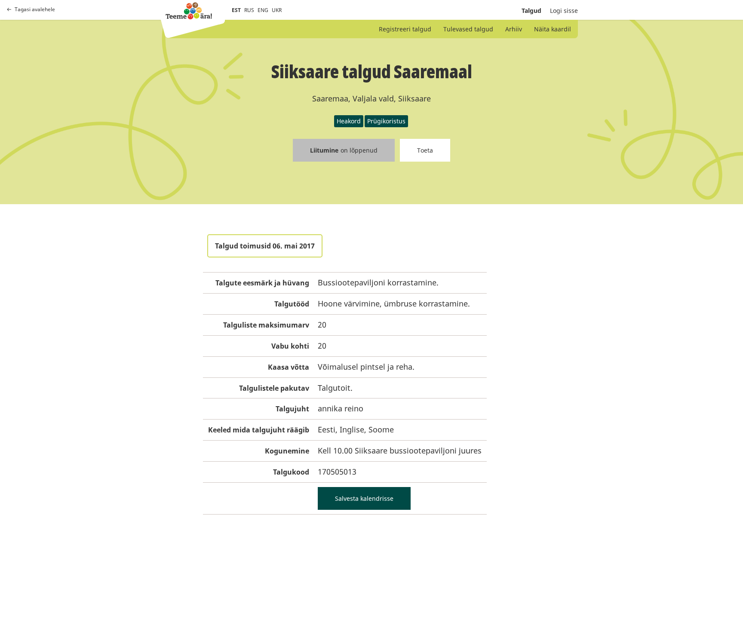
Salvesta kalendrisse (364, 498)
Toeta (425, 150)
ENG (263, 10)
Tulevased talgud (468, 29)
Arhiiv (513, 29)
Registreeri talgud (405, 29)
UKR (277, 10)
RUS (249, 10)
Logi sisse (564, 10)
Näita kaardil (552, 29)
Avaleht (188, 10)
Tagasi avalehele (35, 9)
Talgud (531, 10)
